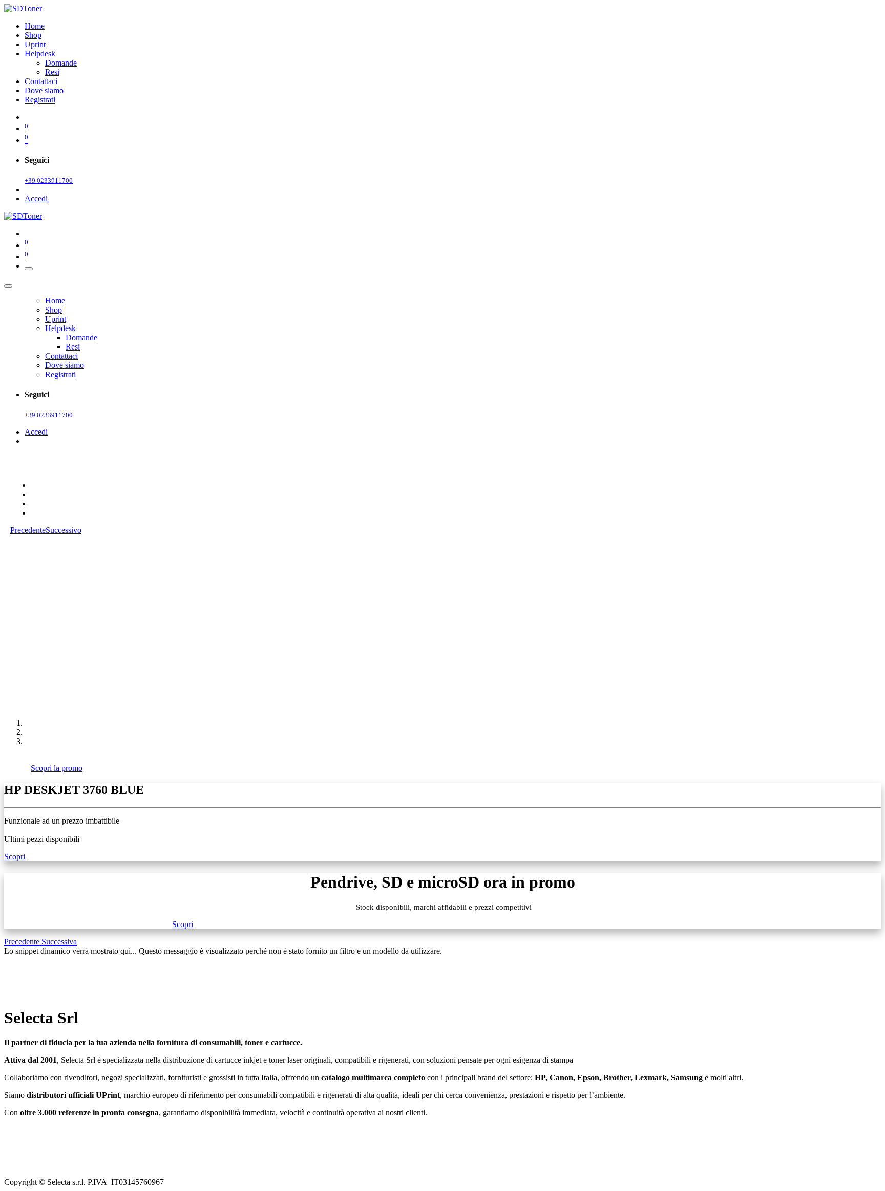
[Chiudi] (8, 286)
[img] (22, 941)
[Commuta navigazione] (29, 268)
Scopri (14, 856)
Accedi (36, 198)
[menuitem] (35, 26)
